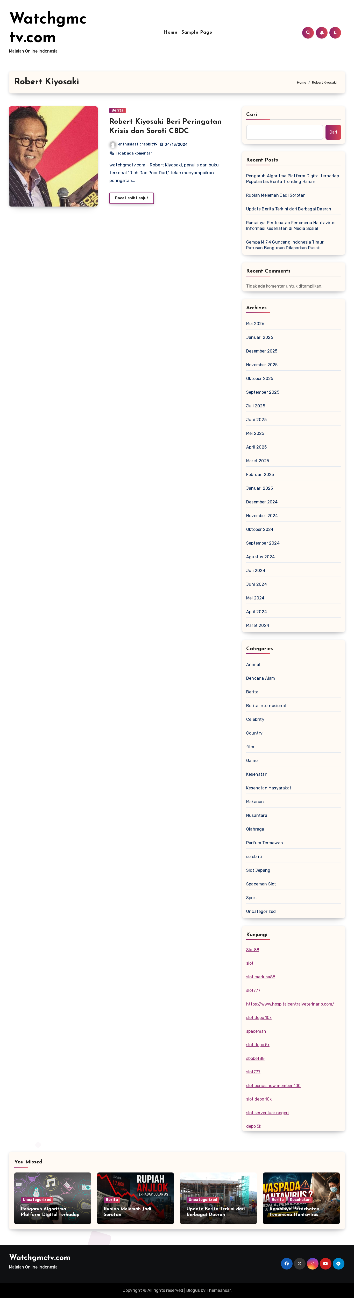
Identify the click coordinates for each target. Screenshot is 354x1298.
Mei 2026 (255, 323)
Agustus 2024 (260, 556)
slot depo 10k (259, 1017)
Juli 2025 (255, 406)
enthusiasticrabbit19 (137, 144)
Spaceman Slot (261, 884)
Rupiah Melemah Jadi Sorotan (276, 195)
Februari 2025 (260, 474)
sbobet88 (255, 1058)
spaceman (256, 1031)
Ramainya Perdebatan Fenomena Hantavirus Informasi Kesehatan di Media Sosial (290, 225)
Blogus (193, 1290)
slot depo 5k (258, 1044)
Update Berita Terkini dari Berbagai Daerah (288, 209)
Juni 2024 (256, 584)
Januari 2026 (259, 337)
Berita (117, 110)
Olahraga (255, 829)
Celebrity (255, 719)
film (250, 746)
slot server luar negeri (267, 1112)
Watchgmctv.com (39, 1258)
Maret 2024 (257, 625)
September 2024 (263, 543)
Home (170, 32)
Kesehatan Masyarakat (268, 788)
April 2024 (256, 611)
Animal (253, 664)
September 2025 (262, 392)
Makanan (255, 801)
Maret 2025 (257, 460)
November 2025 (262, 364)
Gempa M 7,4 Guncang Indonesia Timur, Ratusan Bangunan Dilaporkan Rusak (285, 245)
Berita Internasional (266, 705)
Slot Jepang (258, 870)
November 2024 (262, 515)
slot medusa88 (260, 976)
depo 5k (253, 1126)
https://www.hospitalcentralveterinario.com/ (290, 1004)
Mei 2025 (255, 433)
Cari (251, 114)
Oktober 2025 (259, 378)
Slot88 (252, 949)
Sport (251, 897)
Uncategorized (261, 911)
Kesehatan (256, 774)
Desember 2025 (262, 351)
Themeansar (219, 1290)
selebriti (254, 856)
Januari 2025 (259, 488)
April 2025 (256, 447)
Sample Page (196, 32)
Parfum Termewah (264, 842)
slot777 (253, 990)
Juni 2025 (256, 419)
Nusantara (256, 815)
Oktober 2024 (259, 529)
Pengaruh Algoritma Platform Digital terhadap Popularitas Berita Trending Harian (292, 178)
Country (254, 733)
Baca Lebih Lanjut (131, 198)
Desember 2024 (262, 502)
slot (249, 963)
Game (252, 760)
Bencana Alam (260, 678)
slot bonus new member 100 (273, 1085)
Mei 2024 (255, 598)
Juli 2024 (255, 570)
